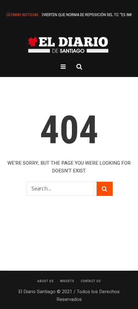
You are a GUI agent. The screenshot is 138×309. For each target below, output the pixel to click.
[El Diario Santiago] (69, 44)
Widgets (67, 281)
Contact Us (91, 281)
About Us (45, 281)
